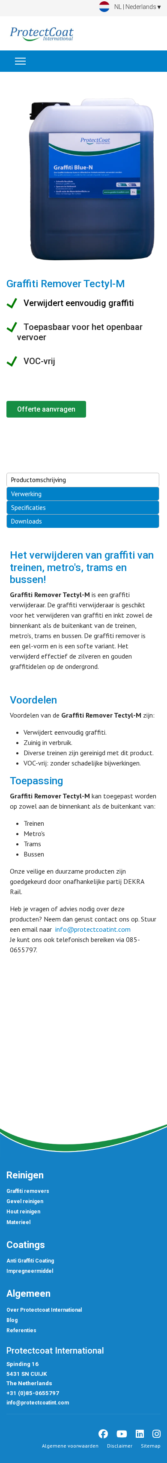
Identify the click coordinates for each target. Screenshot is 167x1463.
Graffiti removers (27, 1191)
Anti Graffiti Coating (30, 1261)
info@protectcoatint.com (93, 929)
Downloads (26, 521)
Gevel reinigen (24, 1201)
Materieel (18, 1222)
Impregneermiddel (29, 1271)
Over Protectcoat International (44, 1310)
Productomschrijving (38, 480)
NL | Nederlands (136, 6)
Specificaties (28, 507)
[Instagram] (156, 1434)
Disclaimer (119, 1445)
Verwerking (26, 494)
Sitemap (151, 1445)
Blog (12, 1320)
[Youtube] (121, 1434)
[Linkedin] (140, 1434)
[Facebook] (103, 1434)
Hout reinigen (23, 1212)
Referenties (21, 1330)
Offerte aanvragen (46, 409)
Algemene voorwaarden (70, 1445)
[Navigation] (20, 61)
